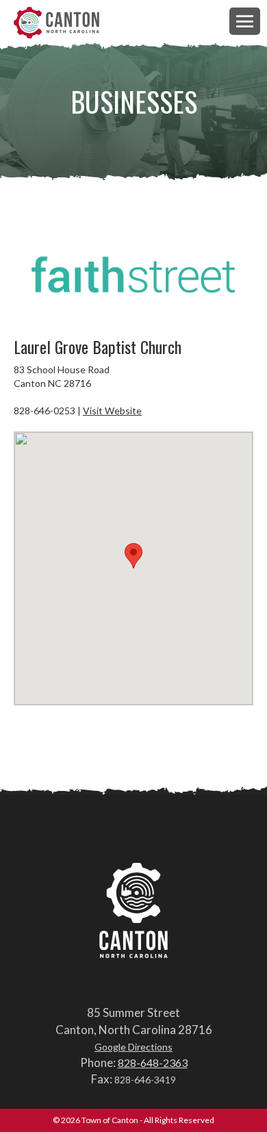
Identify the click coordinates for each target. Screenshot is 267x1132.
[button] (244, 21)
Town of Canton (56, 23)
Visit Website (112, 410)
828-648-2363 (153, 1062)
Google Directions (133, 1047)
